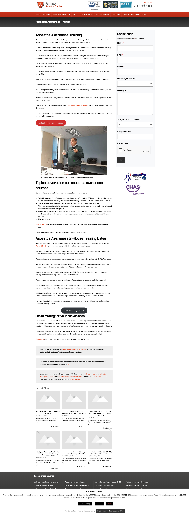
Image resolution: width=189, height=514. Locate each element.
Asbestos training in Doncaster (137, 482)
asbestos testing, (91, 374)
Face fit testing (41, 224)
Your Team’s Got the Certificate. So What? (48, 412)
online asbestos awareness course (74, 349)
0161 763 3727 (99, 376)
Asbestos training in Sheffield (137, 485)
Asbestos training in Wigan (75, 482)
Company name (124, 131)
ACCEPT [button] (99, 504)
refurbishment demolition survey (71, 376)
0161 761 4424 (143, 4)
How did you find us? (127, 78)
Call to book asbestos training (50, 123)
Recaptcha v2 (123, 143)
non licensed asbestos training (77, 105)
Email (120, 55)
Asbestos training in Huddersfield (108, 482)
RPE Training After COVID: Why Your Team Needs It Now (100, 453)
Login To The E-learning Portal (134, 14)
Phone (120, 66)
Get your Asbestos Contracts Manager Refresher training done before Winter (48, 454)
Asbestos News (86, 14)
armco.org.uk (75, 379)
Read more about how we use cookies (110, 511)
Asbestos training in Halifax (105, 485)
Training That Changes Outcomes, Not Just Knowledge (74, 412)
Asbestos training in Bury (43, 485)
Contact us (116, 14)
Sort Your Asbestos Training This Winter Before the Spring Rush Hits (100, 413)
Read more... (55, 426)
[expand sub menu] (69, 14)
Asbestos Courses (59, 14)
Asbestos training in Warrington (77, 485)
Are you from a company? (129, 119)
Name (120, 43)
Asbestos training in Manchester (46, 482)
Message (121, 90)
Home (38, 14)
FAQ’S (75, 14)
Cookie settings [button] (85, 504)
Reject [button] (109, 504)
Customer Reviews (102, 14)
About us (46, 14)
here (68, 364)
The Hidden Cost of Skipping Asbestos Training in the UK (74, 453)
